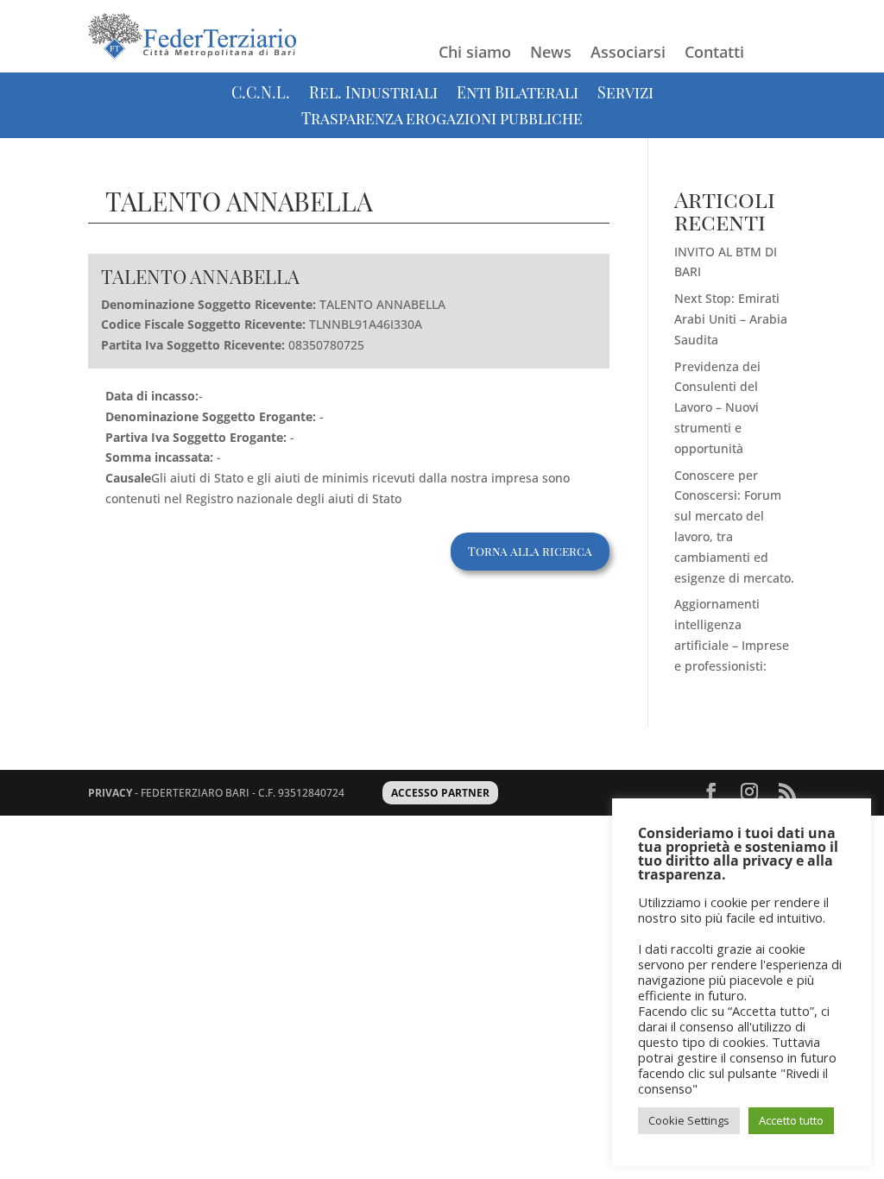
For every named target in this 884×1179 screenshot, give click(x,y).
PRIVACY (110, 792)
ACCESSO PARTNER (440, 792)
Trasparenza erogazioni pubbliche (442, 120)
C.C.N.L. (260, 94)
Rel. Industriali (373, 94)
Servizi (625, 94)
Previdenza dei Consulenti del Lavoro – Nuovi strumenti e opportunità (717, 407)
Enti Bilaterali (517, 94)
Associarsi (628, 54)
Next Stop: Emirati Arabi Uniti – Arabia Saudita (730, 319)
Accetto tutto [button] (791, 1120)
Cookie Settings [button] (688, 1120)
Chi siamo (475, 54)
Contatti (714, 54)
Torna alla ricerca (530, 551)
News (550, 54)
